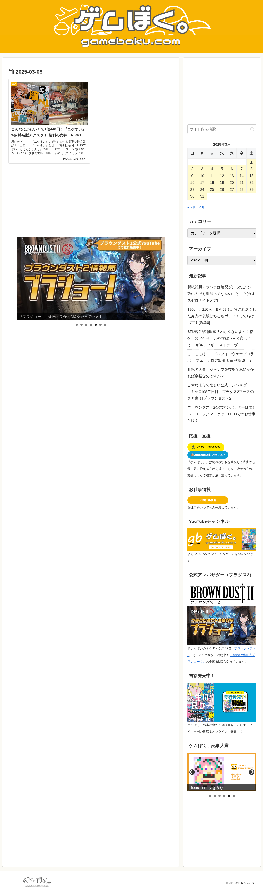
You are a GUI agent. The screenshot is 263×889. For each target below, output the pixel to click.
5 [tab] (96, 325)
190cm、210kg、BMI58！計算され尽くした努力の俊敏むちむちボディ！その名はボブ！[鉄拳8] (221, 316)
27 (232, 189)
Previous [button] (21, 278)
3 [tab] (86, 325)
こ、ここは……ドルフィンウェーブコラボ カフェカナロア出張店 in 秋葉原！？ (220, 357)
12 (222, 176)
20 (232, 182)
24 (202, 189)
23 (192, 189)
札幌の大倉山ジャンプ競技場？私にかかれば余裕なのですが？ (220, 372)
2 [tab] (81, 325)
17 (202, 182)
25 (212, 189)
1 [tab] (77, 325)
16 (192, 182)
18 (212, 182)
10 (202, 176)
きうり (217, 788)
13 (232, 176)
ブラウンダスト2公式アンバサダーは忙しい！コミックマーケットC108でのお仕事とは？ (221, 414)
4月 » (203, 207)
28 (242, 189)
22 (251, 182)
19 (222, 182)
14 (242, 176)
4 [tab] (91, 325)
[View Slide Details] (91, 278)
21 (242, 182)
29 (251, 189)
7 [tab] (105, 325)
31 (202, 196)
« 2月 (191, 207)
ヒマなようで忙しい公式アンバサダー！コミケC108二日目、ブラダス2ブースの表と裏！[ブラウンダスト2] (220, 392)
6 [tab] (100, 325)
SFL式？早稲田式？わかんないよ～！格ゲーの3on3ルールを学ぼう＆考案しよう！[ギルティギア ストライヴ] (220, 338)
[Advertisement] (91, 203)
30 (192, 196)
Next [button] (160, 278)
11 (212, 176)
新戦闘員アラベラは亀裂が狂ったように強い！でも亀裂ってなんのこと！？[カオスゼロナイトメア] (221, 293)
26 (222, 189)
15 (251, 176)
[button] (252, 129)
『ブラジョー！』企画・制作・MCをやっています (60, 317)
